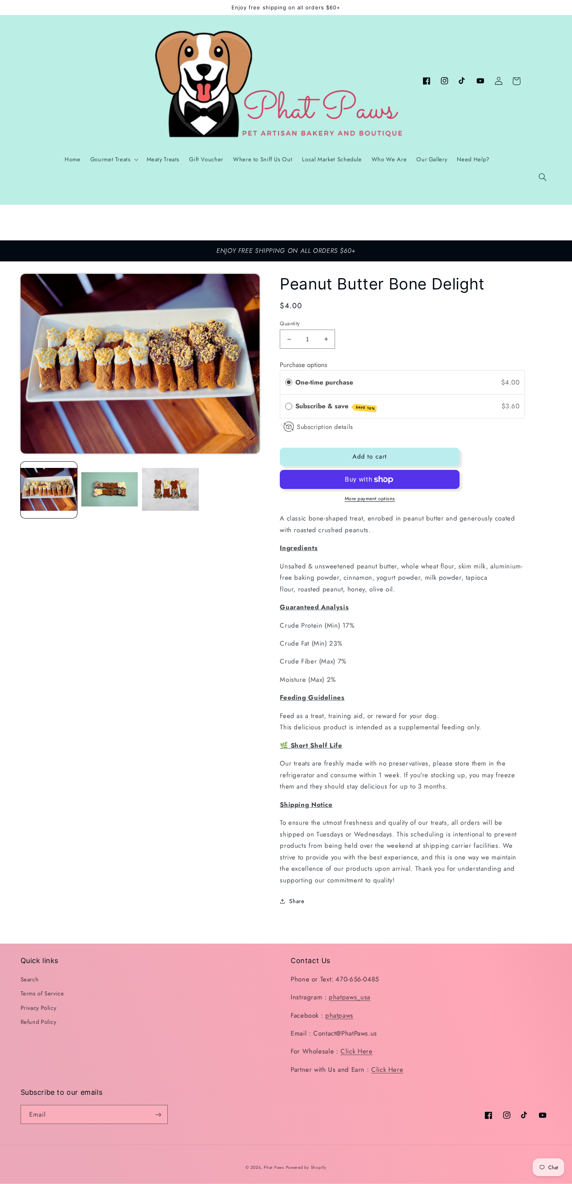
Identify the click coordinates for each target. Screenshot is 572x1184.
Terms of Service (42, 993)
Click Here (356, 1051)
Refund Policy (38, 1022)
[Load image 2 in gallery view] (109, 490)
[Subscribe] (158, 1114)
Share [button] (296, 901)
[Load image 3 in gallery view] (170, 490)
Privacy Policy (38, 1008)
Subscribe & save (335, 406)
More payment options (370, 498)
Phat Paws (274, 1167)
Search (30, 979)
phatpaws (339, 1015)
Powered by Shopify (306, 1167)
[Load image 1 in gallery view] (49, 490)
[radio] (288, 382)
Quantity (290, 323)
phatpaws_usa (349, 997)
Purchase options (303, 364)
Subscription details (325, 426)
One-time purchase (324, 382)
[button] (542, 177)
